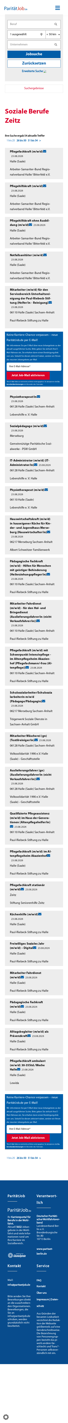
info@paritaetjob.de (19, 1285)
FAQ (39, 1280)
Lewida (14, 1083)
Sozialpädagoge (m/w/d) (27, 426)
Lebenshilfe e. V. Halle (23, 414)
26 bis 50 (21, 140)
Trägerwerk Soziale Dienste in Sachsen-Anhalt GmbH (28, 722)
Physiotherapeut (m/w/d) (27, 490)
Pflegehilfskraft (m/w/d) (26, 186)
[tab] (34, 89)
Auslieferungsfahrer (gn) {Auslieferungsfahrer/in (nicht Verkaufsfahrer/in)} (30, 775)
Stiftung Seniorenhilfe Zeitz (27, 903)
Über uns (42, 1293)
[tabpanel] (34, 632)
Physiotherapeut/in (23, 397)
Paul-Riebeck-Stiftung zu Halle (29, 320)
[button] (6, 1417)
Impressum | (44, 1299)
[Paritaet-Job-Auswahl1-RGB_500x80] (16, 8)
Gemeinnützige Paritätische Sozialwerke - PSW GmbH (31, 447)
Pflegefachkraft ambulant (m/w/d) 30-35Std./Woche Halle (28, 1065)
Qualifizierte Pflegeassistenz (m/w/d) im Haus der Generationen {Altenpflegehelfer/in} (30, 818)
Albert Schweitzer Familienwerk (30, 550)
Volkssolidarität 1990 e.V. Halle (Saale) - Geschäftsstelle (29, 756)
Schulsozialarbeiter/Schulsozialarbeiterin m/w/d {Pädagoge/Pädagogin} (31, 697)
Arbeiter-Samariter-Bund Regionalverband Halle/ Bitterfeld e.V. (30, 172)
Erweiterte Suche (33, 71)
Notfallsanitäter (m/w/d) (26, 255)
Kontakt (41, 1286)
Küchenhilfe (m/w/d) (24, 914)
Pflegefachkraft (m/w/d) (26, 151)
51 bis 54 (33, 140)
